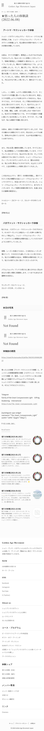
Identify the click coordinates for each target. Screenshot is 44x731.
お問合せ (32, 723)
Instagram (6, 587)
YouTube (5, 591)
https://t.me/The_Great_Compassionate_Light (19, 404)
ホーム (11, 723)
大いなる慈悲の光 (8, 620)
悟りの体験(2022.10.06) (11, 508)
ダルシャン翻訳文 (8, 699)
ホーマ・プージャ (8, 570)
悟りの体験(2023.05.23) (11, 472)
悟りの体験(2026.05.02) (11, 490)
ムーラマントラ (7, 616)
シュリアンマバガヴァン (10, 608)
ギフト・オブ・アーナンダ (11, 637)
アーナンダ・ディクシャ (10, 641)
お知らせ (5, 695)
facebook (5, 583)
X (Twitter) (6, 595)
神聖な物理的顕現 (8, 678)
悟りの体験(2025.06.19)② (12, 436)
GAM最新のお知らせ (9, 566)
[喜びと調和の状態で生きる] (22, 6)
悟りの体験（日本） (9, 670)
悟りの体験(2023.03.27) (11, 454)
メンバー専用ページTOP (10, 691)
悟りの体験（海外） (9, 423)
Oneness (5, 712)
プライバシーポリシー (21, 723)
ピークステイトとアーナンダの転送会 (15, 633)
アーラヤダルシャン (9, 656)
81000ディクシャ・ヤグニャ (11, 645)
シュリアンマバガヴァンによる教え (14, 612)
